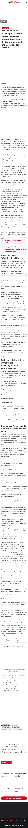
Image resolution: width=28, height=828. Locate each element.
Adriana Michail (6, 80)
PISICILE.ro (7, 820)
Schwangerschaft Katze (6, 729)
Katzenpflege (11, 24)
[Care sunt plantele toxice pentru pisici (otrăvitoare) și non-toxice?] (21, 768)
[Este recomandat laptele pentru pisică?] (7, 783)
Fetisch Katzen (14, 725)
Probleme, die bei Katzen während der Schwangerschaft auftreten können (15, 246)
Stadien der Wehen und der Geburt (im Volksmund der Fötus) (15, 250)
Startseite (4, 24)
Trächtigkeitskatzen (6, 727)
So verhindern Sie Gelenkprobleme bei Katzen (19, 790)
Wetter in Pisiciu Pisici (18, 729)
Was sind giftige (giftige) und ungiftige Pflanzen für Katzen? (21, 775)
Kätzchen (18, 639)
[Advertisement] (14, 65)
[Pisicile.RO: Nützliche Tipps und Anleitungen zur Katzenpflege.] (14, 2)
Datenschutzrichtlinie (9, 825)
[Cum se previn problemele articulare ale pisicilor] (21, 783)
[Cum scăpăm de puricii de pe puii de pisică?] (7, 768)
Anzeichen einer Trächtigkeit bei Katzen (13, 241)
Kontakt (22, 825)
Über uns (17, 825)
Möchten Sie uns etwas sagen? (14, 798)
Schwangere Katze (15, 727)
